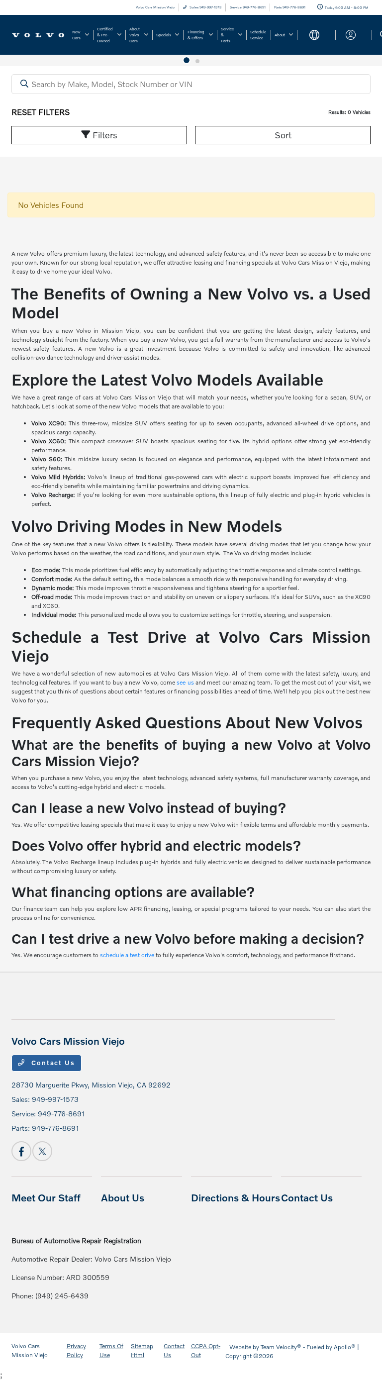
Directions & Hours (235, 1197)
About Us (122, 1197)
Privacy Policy (76, 1350)
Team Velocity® (281, 1347)
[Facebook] (21, 1151)
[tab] (185, 61)
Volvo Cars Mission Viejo (29, 1350)
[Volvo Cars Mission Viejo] (38, 34)
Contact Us (52, 1063)
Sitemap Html (142, 1350)
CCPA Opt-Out (205, 1350)
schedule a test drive (127, 955)
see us (185, 682)
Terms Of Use (111, 1350)
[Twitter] (42, 1151)
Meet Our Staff (46, 1197)
